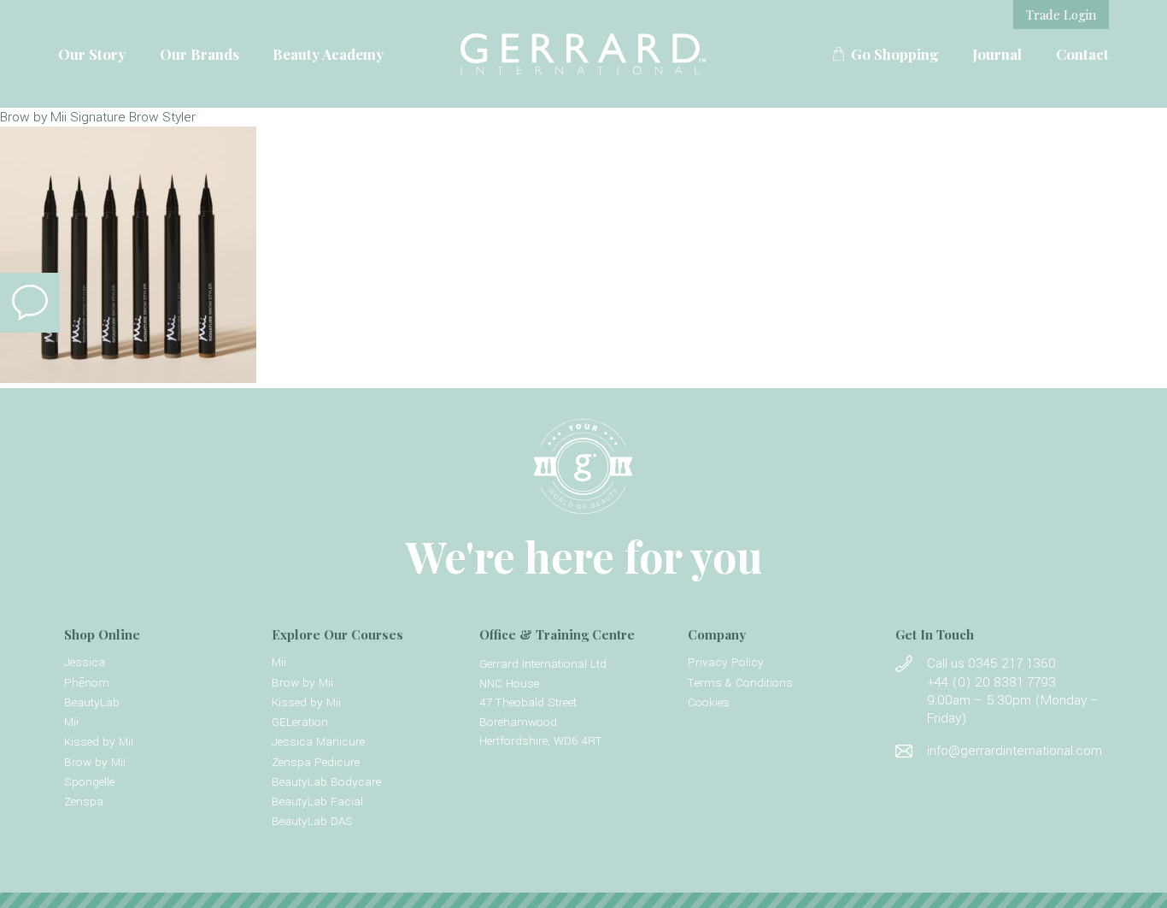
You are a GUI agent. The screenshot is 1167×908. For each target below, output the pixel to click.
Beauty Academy (328, 53)
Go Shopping (895, 53)
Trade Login (1061, 14)
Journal (997, 53)
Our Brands (199, 53)
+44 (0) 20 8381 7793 (991, 683)
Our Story (92, 53)
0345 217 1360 (1012, 663)
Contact (1082, 53)
